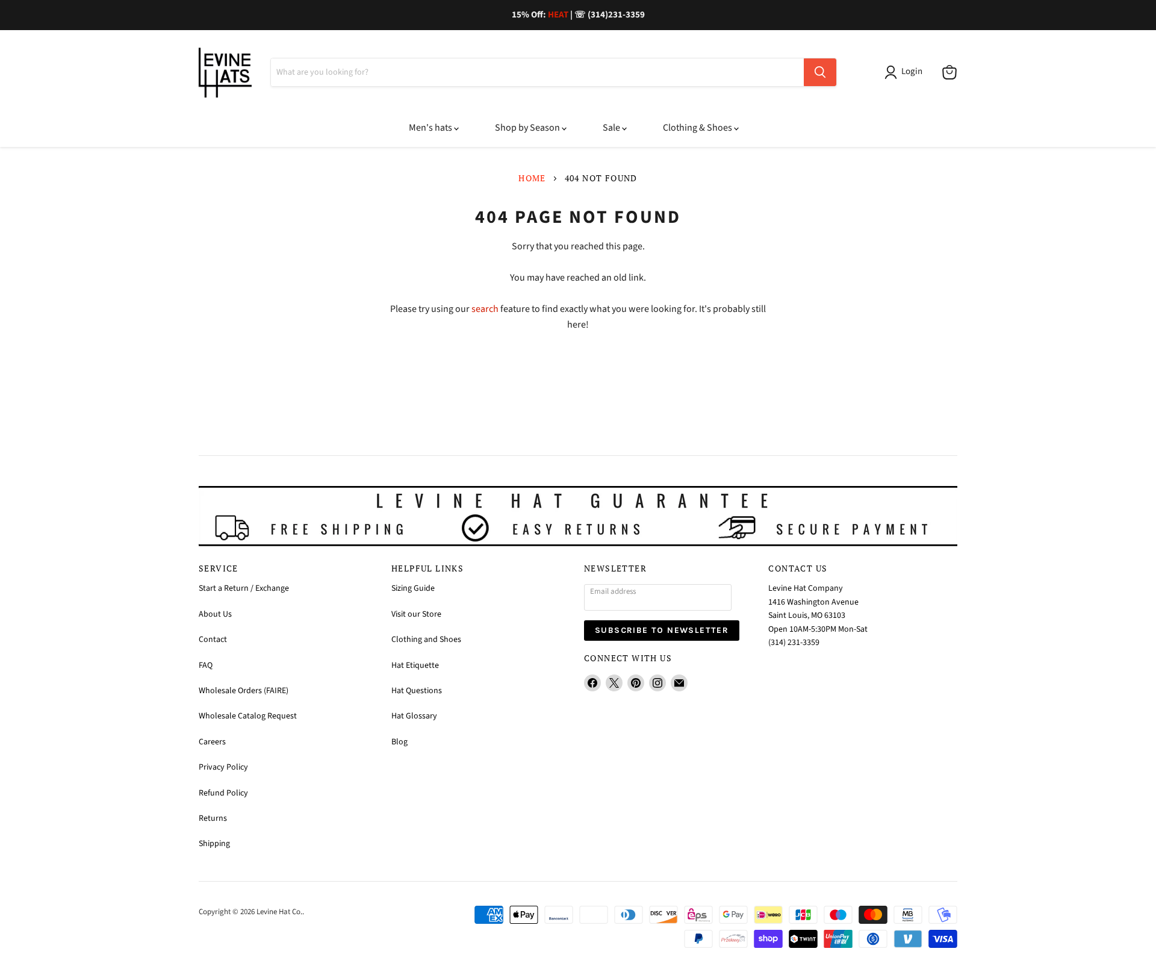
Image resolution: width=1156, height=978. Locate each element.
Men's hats (431, 127)
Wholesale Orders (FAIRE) (243, 691)
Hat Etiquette (415, 665)
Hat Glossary (414, 716)
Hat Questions (416, 691)
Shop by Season (528, 127)
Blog (399, 742)
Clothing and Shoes (426, 640)
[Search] (820, 72)
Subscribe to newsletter (662, 630)
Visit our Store (416, 614)
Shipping (214, 844)
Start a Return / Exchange (244, 588)
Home (532, 178)
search (485, 309)
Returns (213, 818)
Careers (212, 742)
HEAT (558, 14)
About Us (215, 614)
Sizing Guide (413, 588)
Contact (213, 640)
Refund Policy (223, 793)
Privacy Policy (223, 767)
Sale (612, 127)
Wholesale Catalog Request (248, 716)
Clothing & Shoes (698, 127)
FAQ (206, 665)
